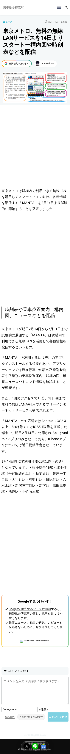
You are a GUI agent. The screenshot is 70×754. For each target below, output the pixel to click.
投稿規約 (10, 717)
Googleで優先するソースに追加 (30, 609)
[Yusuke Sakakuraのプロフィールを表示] (45, 63)
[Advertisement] (35, 147)
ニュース (8, 22)
